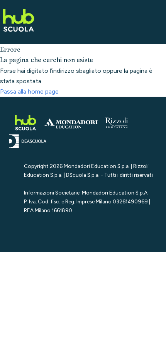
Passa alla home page (29, 91)
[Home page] (18, 33)
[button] (156, 16)
